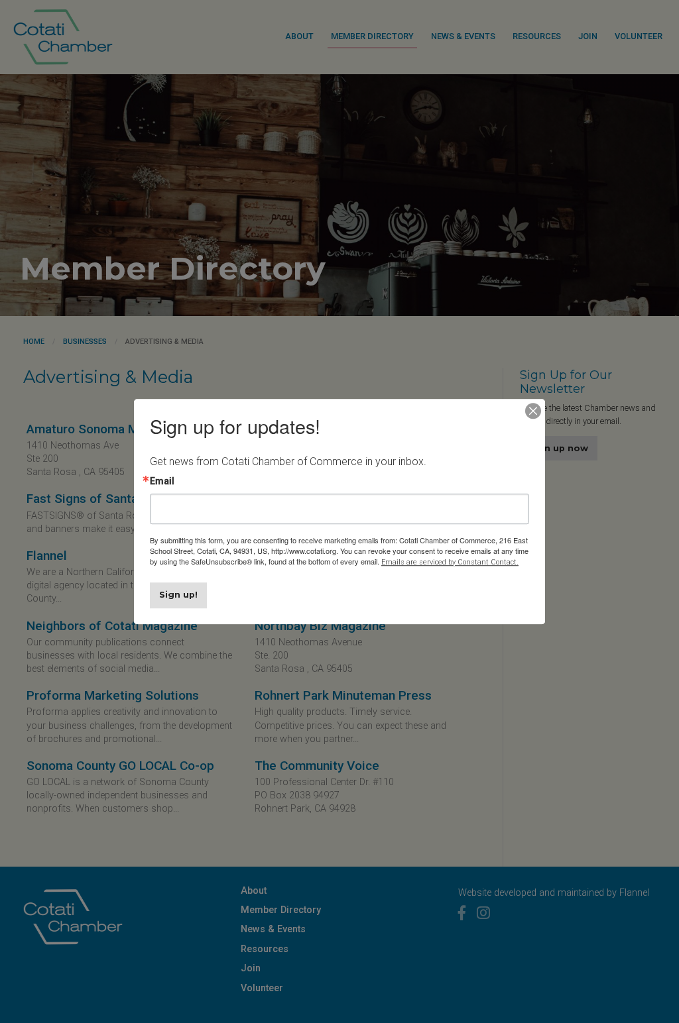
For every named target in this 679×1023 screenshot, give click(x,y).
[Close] (533, 411)
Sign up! (178, 595)
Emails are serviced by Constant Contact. (450, 562)
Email (162, 481)
